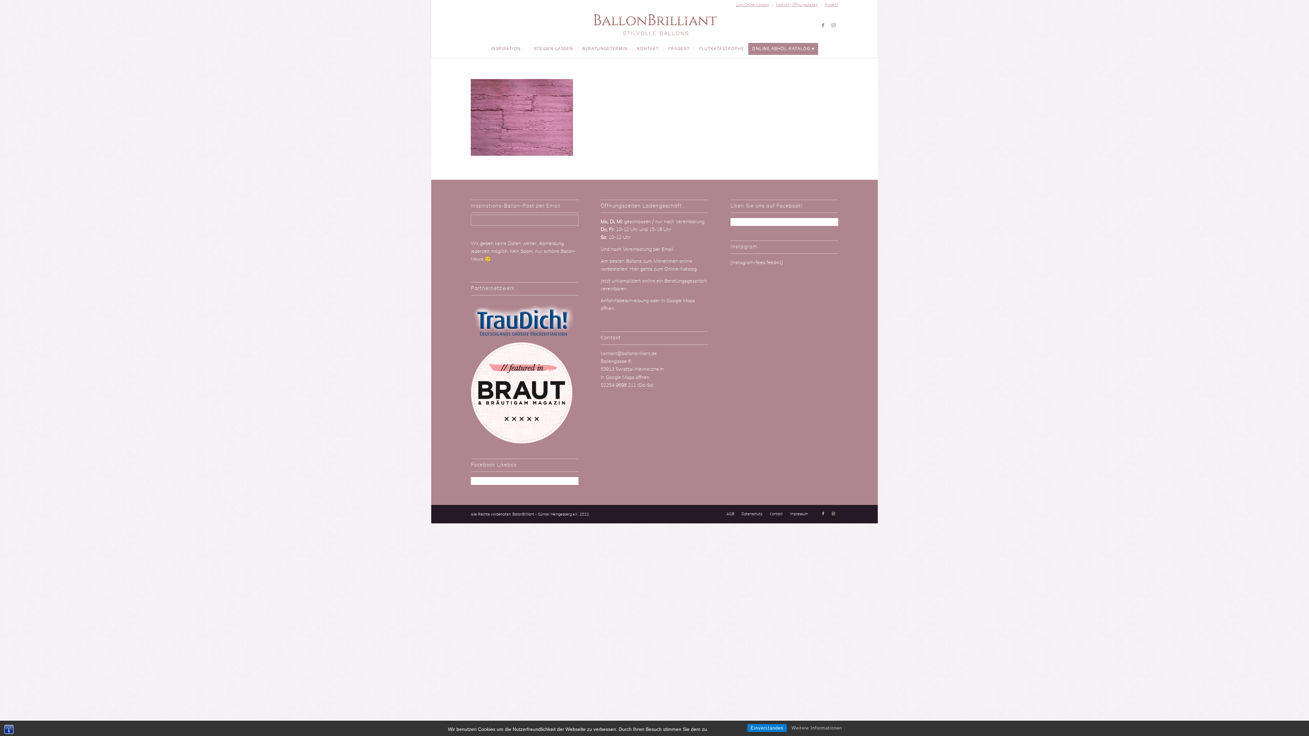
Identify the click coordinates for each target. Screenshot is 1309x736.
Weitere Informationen (817, 728)
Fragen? (832, 5)
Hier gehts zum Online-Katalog (663, 269)
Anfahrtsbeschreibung (625, 300)
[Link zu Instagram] (833, 25)
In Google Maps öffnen (625, 377)
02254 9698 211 (618, 385)
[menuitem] (752, 5)
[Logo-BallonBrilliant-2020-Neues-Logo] (654, 25)
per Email (663, 249)
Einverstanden (767, 728)
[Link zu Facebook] (823, 25)
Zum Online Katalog (752, 5)
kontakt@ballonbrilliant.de (629, 353)
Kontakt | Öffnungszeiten (797, 5)
